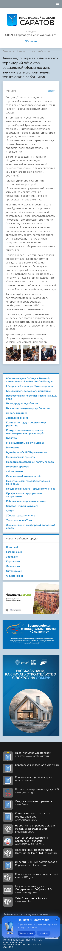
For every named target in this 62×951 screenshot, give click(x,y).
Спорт (10, 510)
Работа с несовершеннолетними (26, 501)
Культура (11, 437)
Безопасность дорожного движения (28, 391)
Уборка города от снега (20, 515)
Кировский (13, 561)
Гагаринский (14, 551)
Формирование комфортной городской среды (30, 527)
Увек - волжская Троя (19, 520)
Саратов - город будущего (22, 506)
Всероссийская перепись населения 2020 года (31, 397)
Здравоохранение (17, 417)
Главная (7, 51)
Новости (20, 51)
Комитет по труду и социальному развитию (26, 424)
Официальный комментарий (23, 476)
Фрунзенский (14, 575)
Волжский (12, 547)
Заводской (12, 556)
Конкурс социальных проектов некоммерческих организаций (24, 432)
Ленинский (13, 566)
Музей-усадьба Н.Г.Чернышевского (27, 452)
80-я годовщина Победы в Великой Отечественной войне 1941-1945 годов (29, 380)
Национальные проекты (20, 457)
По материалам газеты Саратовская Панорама (28, 482)
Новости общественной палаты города (30, 461)
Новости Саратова (40, 51)
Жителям (31, 41)
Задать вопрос (26, 933)
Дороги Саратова (16, 412)
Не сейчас (44, 933)
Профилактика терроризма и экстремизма (24, 495)
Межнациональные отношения (25, 442)
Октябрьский (14, 571)
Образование (14, 471)
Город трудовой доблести (22, 403)
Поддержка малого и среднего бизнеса (30, 488)
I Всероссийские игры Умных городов (29, 386)
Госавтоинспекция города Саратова (28, 408)
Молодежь (12, 447)
